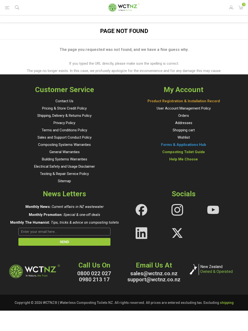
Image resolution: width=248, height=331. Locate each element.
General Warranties (64, 152)
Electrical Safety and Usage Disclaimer (64, 166)
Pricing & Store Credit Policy (64, 108)
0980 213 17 (94, 279)
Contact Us (64, 101)
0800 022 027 (94, 273)
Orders (183, 115)
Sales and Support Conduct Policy (65, 137)
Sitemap (64, 181)
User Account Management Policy (184, 108)
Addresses (183, 123)
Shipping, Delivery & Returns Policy (64, 115)
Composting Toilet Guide (183, 152)
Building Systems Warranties (64, 159)
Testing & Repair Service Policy (64, 174)
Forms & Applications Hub (183, 144)
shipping (227, 303)
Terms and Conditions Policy (64, 130)
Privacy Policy (64, 123)
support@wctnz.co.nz (153, 279)
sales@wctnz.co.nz (154, 273)
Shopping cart (184, 130)
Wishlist (184, 137)
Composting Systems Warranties (64, 144)
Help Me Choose (183, 159)
